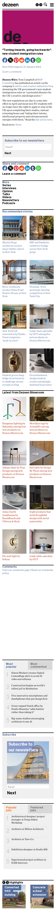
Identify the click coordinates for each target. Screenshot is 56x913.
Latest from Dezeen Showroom (23, 392)
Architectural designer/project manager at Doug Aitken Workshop (28, 818)
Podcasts (8, 203)
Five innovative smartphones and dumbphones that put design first (29, 697)
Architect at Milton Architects (27, 828)
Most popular (11, 665)
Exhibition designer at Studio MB (29, 849)
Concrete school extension (39, 891)
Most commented (38, 665)
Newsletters (10, 200)
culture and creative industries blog (33, 86)
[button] (45, 4)
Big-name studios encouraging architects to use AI (27, 720)
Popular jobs (11, 809)
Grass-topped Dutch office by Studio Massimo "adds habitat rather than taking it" (27, 707)
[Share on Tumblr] (33, 60)
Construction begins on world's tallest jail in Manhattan (28, 687)
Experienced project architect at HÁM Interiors (28, 861)
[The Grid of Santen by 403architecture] (40, 4)
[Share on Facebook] (5, 60)
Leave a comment (11, 71)
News (18, 124)
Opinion (7, 191)
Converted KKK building (12, 891)
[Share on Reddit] (22, 60)
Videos (7, 197)
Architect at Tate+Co (22, 839)
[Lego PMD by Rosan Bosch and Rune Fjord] (37, 4)
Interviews (9, 188)
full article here (43, 119)
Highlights (16, 882)
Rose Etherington (12, 66)
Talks (6, 194)
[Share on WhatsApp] (38, 60)
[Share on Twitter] (11, 60)
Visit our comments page (16, 569)
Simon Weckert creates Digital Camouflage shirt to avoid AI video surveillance (27, 674)
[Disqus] (28, 615)
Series (6, 185)
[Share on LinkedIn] (27, 60)
